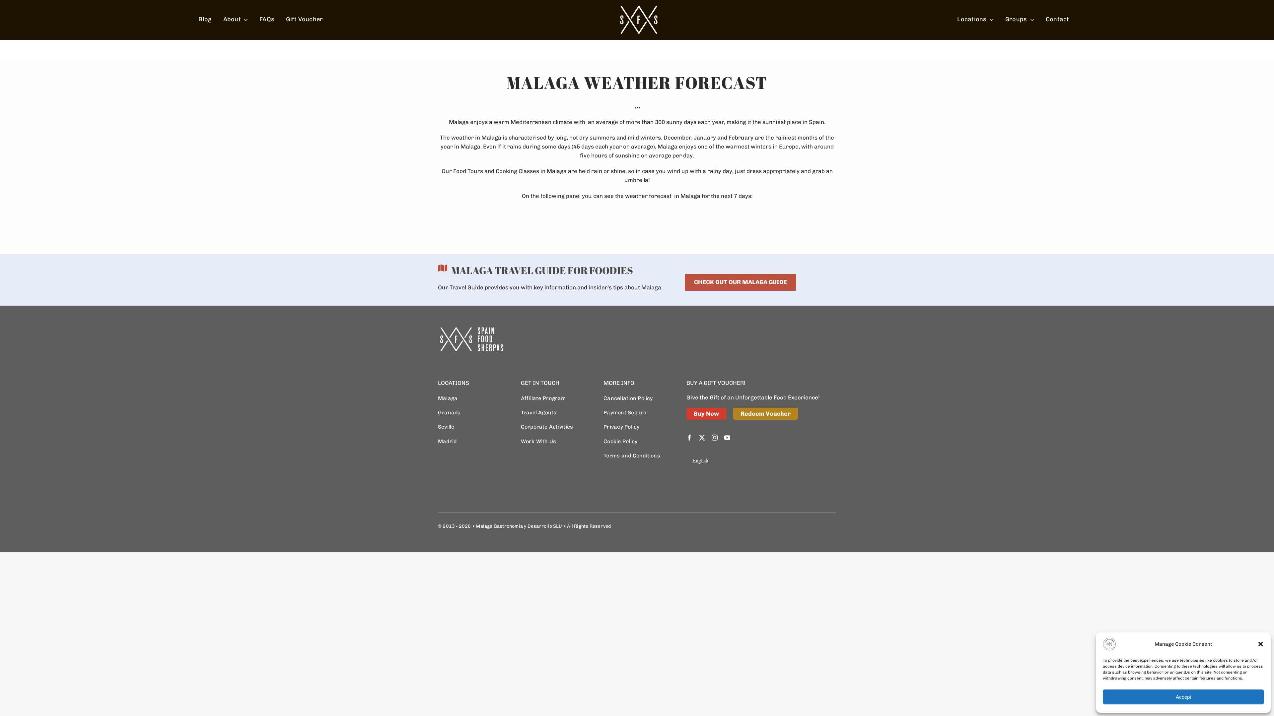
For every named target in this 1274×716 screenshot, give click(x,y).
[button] (1260, 644)
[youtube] (727, 438)
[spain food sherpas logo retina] (639, 7)
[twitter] (702, 438)
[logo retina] (471, 330)
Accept (1183, 697)
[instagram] (715, 438)
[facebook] (689, 438)
